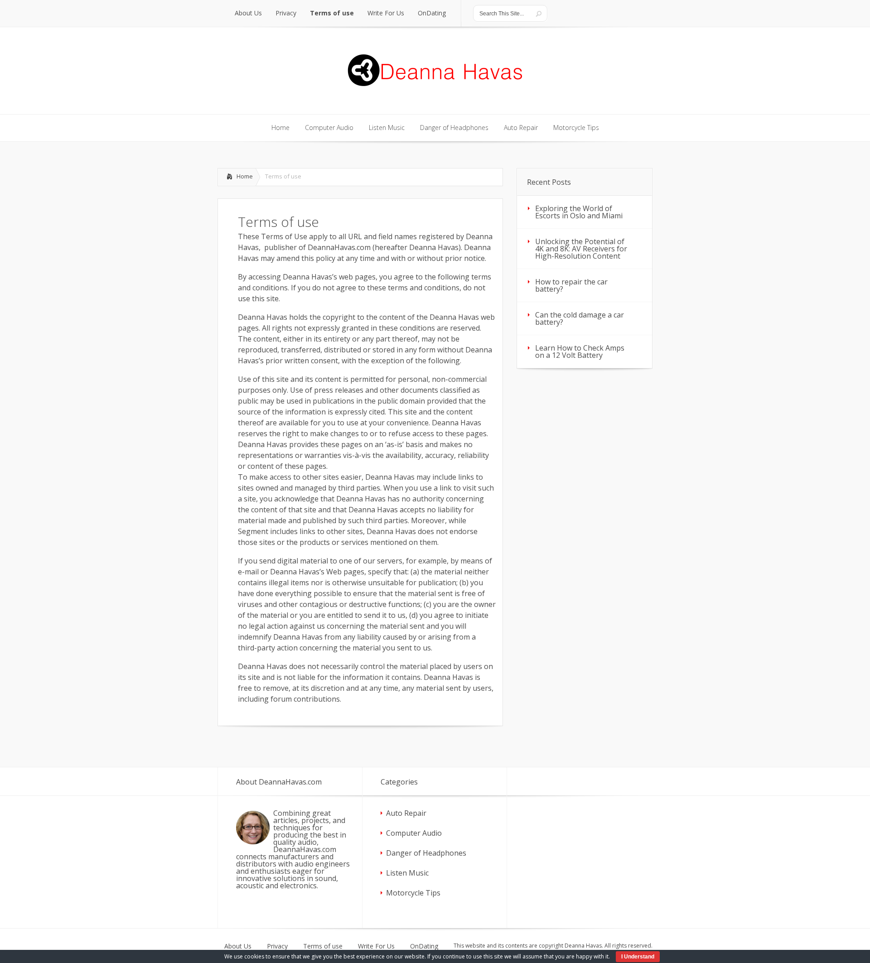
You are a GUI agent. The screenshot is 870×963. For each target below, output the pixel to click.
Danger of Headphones (426, 853)
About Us (237, 946)
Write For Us (376, 946)
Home (245, 176)
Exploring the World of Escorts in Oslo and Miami (579, 212)
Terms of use (323, 946)
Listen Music (407, 873)
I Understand (637, 956)
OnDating (424, 946)
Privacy (277, 946)
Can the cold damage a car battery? (579, 318)
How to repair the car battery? (571, 285)
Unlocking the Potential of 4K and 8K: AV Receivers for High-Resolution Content (581, 248)
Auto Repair (406, 813)
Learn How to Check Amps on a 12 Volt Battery (579, 351)
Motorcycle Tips (413, 893)
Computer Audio (414, 833)
